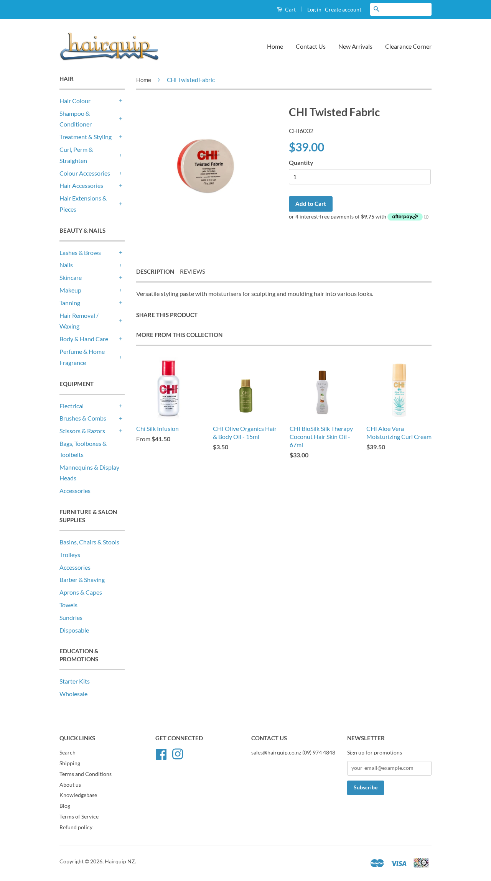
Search (67, 753)
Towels (68, 604)
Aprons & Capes (80, 592)
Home (275, 46)
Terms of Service (79, 817)
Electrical (71, 405)
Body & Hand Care (83, 338)
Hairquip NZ (120, 861)
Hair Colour (75, 100)
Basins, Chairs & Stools (89, 542)
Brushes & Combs (82, 418)
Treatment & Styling (85, 136)
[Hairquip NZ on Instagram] (177, 753)
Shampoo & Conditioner (75, 119)
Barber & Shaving (82, 579)
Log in (314, 9)
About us (70, 785)
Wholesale (73, 693)
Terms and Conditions (85, 774)
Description (155, 271)
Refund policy (75, 827)
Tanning (69, 302)
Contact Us (311, 46)
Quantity (301, 162)
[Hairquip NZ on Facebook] (161, 753)
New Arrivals (355, 46)
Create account (343, 9)
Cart (290, 9)
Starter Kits (74, 681)
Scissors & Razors (82, 430)
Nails (66, 264)
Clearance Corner (408, 46)
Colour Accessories (84, 173)
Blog (64, 806)
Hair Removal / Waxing (79, 321)
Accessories (75, 490)
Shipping (69, 763)
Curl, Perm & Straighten (76, 155)
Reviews (192, 271)
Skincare (70, 277)
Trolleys (69, 554)
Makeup (70, 290)
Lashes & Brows (80, 252)
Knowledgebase (78, 795)
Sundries (70, 617)
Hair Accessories (81, 185)
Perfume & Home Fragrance (82, 357)
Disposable (74, 630)
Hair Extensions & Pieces (83, 203)
